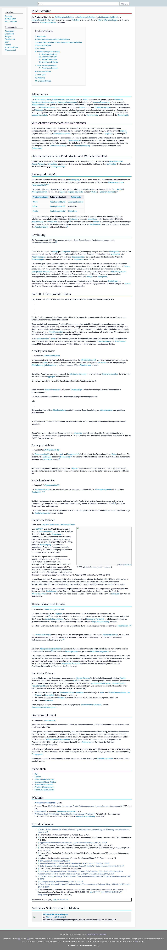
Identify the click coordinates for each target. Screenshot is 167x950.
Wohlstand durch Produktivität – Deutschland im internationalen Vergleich (64, 814)
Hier (28, 939)
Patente (61, 697)
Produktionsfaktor (40, 197)
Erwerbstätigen (38, 259)
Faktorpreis (76, 197)
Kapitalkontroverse (42, 513)
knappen (96, 102)
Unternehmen (70, 99)
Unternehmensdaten (109, 374)
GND (55, 899)
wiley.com (42, 894)
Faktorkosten (113, 182)
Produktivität (40, 811)
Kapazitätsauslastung (100, 621)
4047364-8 (62, 899)
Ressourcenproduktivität (44, 789)
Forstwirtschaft (73, 454)
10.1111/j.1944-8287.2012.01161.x (106, 892)
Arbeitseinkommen (75, 201)
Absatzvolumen (106, 410)
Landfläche (47, 459)
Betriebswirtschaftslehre (64, 17)
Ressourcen (105, 102)
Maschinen (92, 219)
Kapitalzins (72, 211)
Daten (45, 362)
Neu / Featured (11, 21)
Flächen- (38, 776)
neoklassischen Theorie (46, 338)
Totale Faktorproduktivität (54, 609)
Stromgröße (114, 251)
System (82, 107)
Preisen (127, 266)
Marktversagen (105, 341)
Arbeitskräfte (52, 221)
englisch (123, 130)
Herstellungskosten (118, 271)
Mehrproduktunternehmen (50, 648)
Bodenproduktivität (107, 191)
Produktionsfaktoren (48, 22)
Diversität (49, 700)
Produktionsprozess (103, 107)
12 (42, 528)
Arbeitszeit (115, 254)
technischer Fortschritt (95, 619)
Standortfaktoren (83, 678)
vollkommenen (52, 739)
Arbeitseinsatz (85, 365)
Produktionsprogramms (99, 651)
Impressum (73, 945)
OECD (38, 528)
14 (130, 625)
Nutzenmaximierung (82, 145)
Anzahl (127, 283)
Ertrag (50, 164)
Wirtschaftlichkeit (116, 161)
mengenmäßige (58, 166)
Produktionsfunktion (43, 634)
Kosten (34, 164)
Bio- (36, 774)
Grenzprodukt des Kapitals (45, 781)
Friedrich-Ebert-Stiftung (85, 816)
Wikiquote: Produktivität (45, 802)
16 (52, 651)
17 (77, 680)
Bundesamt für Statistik (66, 811)
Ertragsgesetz (37, 754)
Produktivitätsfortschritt (44, 784)
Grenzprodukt (49, 720)
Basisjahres (102, 276)
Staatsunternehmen (49, 102)
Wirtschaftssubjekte (43, 99)
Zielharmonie (37, 148)
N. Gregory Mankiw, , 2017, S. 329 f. (61, 881)
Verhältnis (75, 19)
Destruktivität (123, 115)
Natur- (102, 692)
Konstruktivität (92, 115)
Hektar (75, 468)
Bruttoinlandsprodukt (53, 389)
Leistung (73, 219)
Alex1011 (121, 565)
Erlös (55, 164)
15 (63, 639)
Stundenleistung (59, 410)
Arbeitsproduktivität (39, 191)
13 (49, 616)
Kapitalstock (79, 259)
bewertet (46, 271)
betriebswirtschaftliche (108, 17)
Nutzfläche (47, 456)
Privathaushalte (58, 99)
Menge (55, 251)
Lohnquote (115, 593)
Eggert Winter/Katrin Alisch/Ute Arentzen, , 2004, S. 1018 (72, 842)
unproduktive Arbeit (39, 115)
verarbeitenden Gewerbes (91, 704)
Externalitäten (120, 341)
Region (122, 678)
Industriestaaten (45, 531)
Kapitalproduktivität (75, 191)
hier (19, 939)
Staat (85, 99)
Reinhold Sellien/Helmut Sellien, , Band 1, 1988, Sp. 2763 (73, 863)
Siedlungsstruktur (118, 683)
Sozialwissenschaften (117, 692)
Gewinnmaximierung (58, 145)
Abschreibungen (38, 256)
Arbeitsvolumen (51, 365)
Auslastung (56, 534)
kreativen (80, 692)
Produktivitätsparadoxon (44, 787)
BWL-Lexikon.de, (54, 860)
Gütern (101, 19)
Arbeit (119, 189)
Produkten (39, 110)
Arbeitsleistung (37, 221)
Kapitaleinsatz (95, 224)
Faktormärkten (64, 739)
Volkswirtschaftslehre (86, 17)
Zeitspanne (65, 251)
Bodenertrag (65, 456)
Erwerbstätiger (76, 389)
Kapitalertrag (51, 591)
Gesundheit (49, 695)
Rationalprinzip (38, 104)
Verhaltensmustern (47, 107)
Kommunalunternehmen (67, 102)
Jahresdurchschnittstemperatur (44, 707)
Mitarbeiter (78, 433)
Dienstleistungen (111, 19)
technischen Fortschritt (71, 663)
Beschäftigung (45, 544)
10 (43, 491)
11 (114, 503)
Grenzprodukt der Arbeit (44, 779)
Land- (61, 454)
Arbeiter (96, 221)
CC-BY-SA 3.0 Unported (96, 934)
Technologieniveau (110, 634)
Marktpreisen (37, 271)
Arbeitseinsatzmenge (78, 374)
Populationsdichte (39, 685)
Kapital (62, 191)
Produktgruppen (71, 651)
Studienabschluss (67, 692)
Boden (94, 191)
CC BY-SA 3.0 (127, 565)
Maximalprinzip (75, 140)
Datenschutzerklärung (89, 945)
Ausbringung (74, 179)
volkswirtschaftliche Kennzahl (43, 19)
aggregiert (51, 376)
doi (91, 892)
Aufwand (41, 164)
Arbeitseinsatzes (41, 226)
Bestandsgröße (78, 256)
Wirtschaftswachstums (54, 619)
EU (74, 680)
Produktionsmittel (55, 331)
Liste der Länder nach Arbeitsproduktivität (58, 524)
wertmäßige (111, 164)
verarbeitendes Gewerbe (101, 683)
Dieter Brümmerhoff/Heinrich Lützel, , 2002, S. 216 (81, 866)
